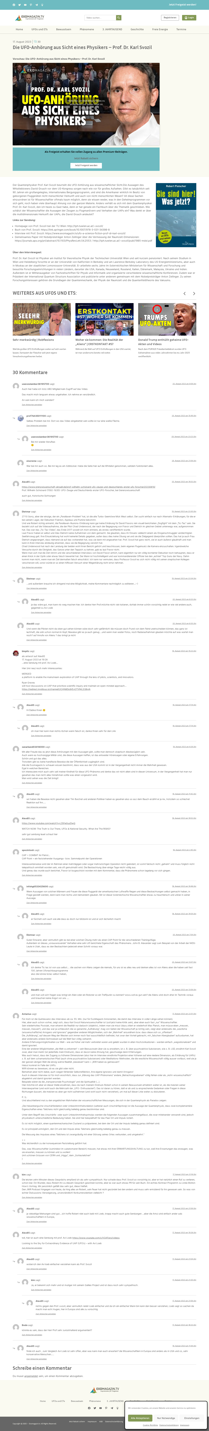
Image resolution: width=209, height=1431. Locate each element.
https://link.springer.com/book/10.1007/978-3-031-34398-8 (75, 229)
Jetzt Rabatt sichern (77, 1421)
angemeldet (31, 1376)
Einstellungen (191, 1418)
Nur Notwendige (166, 1418)
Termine (181, 29)
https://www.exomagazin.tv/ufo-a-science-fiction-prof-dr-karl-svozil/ (85, 233)
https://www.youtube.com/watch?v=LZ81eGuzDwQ (48, 823)
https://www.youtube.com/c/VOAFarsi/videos (96, 1237)
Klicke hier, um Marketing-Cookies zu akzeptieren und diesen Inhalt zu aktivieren (86, 104)
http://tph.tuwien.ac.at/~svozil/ (85, 226)
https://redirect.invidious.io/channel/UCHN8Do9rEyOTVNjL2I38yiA (56, 689)
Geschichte (137, 29)
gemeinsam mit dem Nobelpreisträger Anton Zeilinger (148, 276)
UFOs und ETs (40, 29)
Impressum (184, 1425)
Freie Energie (160, 29)
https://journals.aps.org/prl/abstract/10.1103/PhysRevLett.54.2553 (53, 240)
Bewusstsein (63, 29)
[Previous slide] (184, 293)
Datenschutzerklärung (169, 1425)
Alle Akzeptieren (140, 1418)
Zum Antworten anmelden (32, 405)
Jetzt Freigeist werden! (182, 5)
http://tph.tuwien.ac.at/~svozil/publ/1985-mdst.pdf (122, 240)
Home (19, 29)
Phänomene (87, 29)
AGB (101, 1421)
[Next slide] (193, 293)
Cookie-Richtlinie (150, 1425)
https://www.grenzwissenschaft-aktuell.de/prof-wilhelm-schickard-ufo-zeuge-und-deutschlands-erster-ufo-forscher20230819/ (88, 487)
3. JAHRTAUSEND (112, 29)
